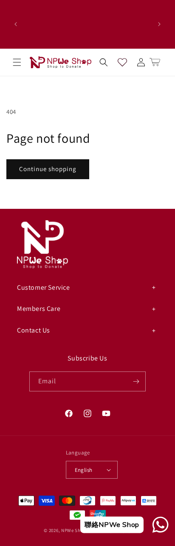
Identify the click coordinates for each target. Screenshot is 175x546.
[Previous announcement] (15, 24)
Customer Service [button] (43, 287)
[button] (17, 62)
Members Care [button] (38, 308)
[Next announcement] (159, 24)
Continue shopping (47, 169)
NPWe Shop (73, 530)
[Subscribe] (136, 381)
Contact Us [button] (33, 330)
